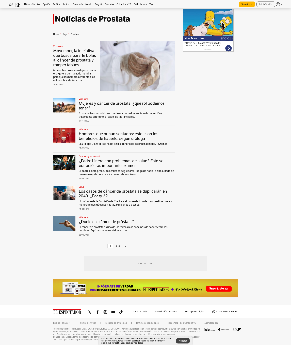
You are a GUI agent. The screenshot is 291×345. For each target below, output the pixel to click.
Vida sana (58, 46)
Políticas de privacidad (116, 323)
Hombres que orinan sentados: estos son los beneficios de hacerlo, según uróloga (118, 136)
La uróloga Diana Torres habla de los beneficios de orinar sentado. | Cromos (123, 144)
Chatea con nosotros (227, 311)
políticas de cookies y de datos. (129, 343)
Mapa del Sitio (140, 311)
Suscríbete (246, 4)
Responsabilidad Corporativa (182, 323)
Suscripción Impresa (165, 311)
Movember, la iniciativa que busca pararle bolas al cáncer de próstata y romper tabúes (74, 57)
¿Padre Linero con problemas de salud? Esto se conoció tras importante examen (121, 163)
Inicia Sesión (265, 4)
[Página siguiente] (125, 247)
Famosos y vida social (89, 156)
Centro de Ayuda (88, 323)
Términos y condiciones (147, 323)
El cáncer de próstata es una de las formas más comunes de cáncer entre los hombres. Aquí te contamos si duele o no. (123, 228)
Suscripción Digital (194, 311)
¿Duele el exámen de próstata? (106, 221)
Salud (81, 187)
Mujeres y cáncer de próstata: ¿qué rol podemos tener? (122, 106)
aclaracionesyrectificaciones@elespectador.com (154, 334)
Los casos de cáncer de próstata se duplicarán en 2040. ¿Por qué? (123, 194)
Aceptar (183, 340)
